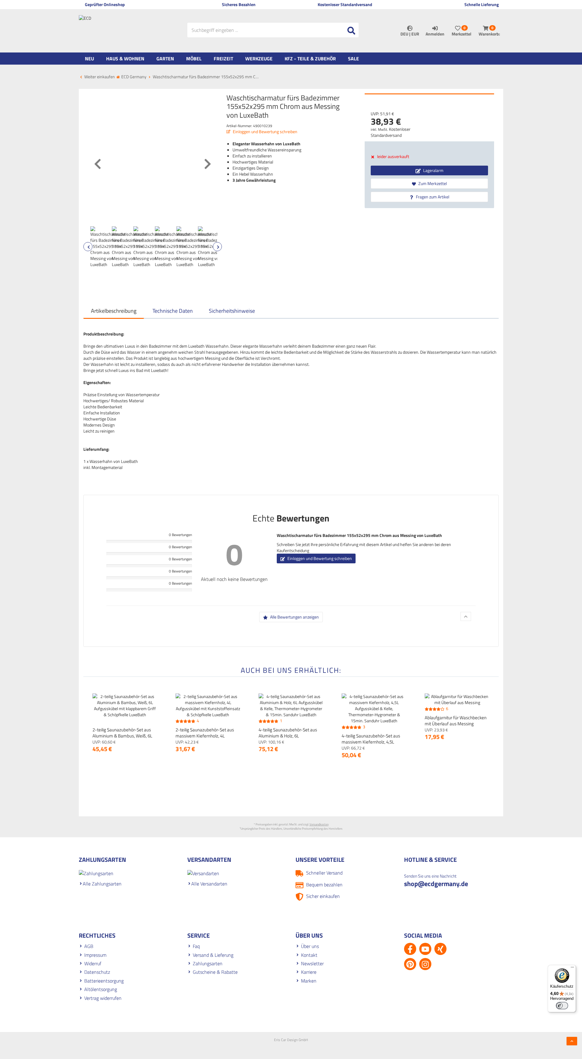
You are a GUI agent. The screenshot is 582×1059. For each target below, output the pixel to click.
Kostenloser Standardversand (390, 132)
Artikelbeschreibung (113, 311)
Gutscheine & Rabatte (215, 972)
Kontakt (309, 955)
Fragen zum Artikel (432, 197)
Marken (308, 980)
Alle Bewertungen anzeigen (294, 617)
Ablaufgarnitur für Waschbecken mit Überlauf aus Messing (456, 720)
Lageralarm (432, 170)
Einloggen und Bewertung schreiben (264, 131)
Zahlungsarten (207, 963)
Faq (196, 946)
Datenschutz (97, 972)
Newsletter (312, 963)
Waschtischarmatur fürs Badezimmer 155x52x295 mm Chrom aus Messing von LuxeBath (359, 535)
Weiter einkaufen (99, 76)
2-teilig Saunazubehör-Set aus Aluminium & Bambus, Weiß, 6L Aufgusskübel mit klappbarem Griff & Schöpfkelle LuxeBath (122, 738)
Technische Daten (172, 311)
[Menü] (572, 968)
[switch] (562, 1005)
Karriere (308, 972)
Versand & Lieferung (213, 955)
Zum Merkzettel (432, 183)
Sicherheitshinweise (232, 311)
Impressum (95, 955)
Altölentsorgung (100, 989)
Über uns (310, 946)
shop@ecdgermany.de (436, 884)
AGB (88, 946)
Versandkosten (319, 824)
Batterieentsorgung (104, 980)
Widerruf (92, 963)
